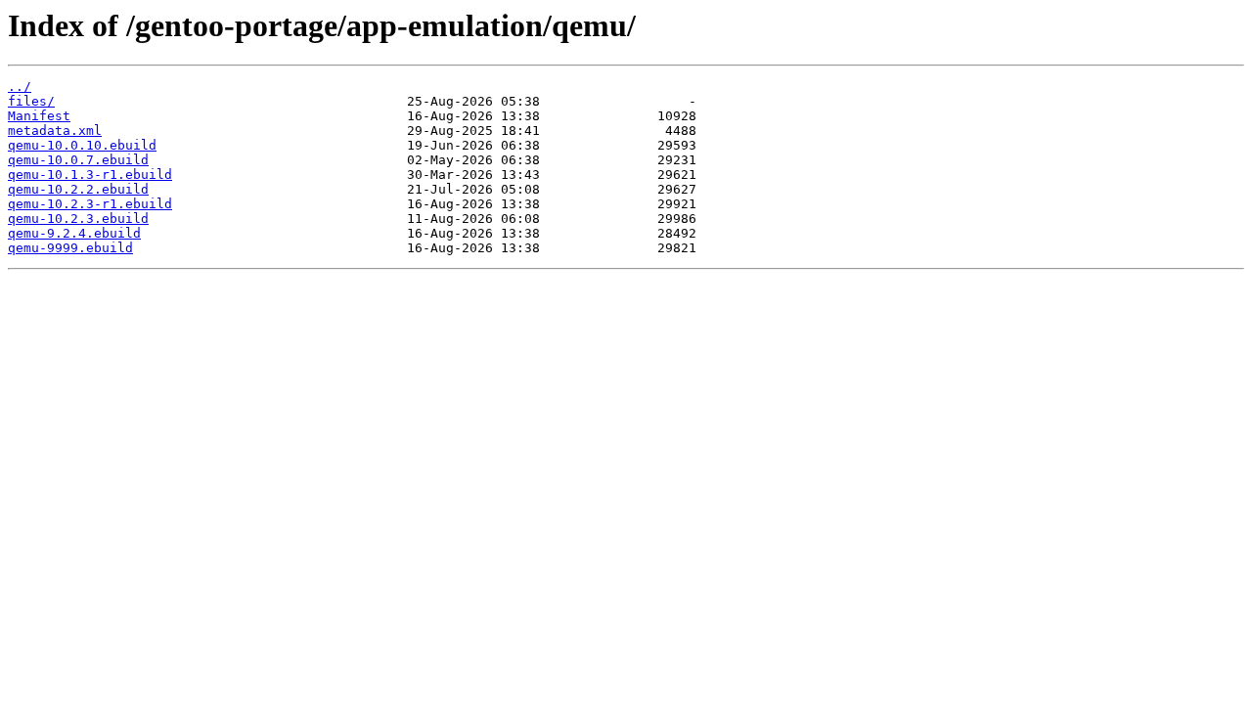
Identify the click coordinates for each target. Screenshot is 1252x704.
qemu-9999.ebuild (70, 248)
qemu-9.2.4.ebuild (74, 233)
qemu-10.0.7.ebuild (78, 160)
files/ (31, 101)
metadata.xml (55, 130)
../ (19, 86)
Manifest (39, 116)
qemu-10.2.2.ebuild (78, 189)
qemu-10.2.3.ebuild (78, 218)
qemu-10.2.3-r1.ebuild (90, 204)
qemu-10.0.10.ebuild (82, 145)
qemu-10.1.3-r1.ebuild (90, 174)
